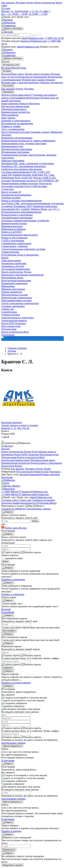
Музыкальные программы (15, 152)
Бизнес (5, 257)
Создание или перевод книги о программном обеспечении (29, 96)
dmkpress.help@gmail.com (35, 494)
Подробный (7, 612)
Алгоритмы (57, 203)
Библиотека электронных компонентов (22, 274)
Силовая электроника (13, 306)
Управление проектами (13, 263)
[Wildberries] (8, 480)
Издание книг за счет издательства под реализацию (30, 75)
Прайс (47, 468)
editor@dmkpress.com (28, 46)
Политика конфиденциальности (18, 503)
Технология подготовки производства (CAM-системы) (26, 185)
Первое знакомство (11, 292)
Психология (7, 466)
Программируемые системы (16, 300)
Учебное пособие (10, 314)
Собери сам (7, 309)
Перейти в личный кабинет (16, 682)
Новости (24, 103)
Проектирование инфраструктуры (19, 183)
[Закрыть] (7, 512)
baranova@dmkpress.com (34, 41)
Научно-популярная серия (15, 106)
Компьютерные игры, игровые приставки (23, 143)
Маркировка (8, 286)
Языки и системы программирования (21, 200)
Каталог (5, 448)
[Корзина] (7, 19)
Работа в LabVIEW (11, 232)
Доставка (20, 2)
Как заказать (8, 2)
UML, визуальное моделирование (32, 203)
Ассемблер (7, 206)
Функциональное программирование (21, 212)
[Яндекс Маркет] (10, 486)
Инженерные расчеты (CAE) (27, 180)
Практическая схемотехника (16, 297)
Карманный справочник (14, 283)
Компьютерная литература (15, 112)
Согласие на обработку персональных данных (26, 508)
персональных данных (13, 742)
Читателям (8, 86)
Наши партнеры (10, 103)
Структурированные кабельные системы (23, 249)
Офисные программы (12, 160)
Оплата (30, 2)
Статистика (7, 189)
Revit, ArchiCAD (23, 177)
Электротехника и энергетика (17, 317)
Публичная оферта (46, 503)
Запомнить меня (14, 558)
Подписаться (9, 849)
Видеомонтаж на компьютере (17, 123)
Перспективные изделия (14, 294)
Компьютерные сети (12, 146)
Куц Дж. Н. (24, 428)
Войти (35, 521)
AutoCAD (6, 175)
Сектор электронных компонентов (20, 303)
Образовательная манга (14, 109)
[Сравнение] (8, 25)
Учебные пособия (10, 197)
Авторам (7, 71)
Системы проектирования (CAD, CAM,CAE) (25, 172)
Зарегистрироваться (12, 746)
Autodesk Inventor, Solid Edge (27, 175)
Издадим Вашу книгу (12, 74)
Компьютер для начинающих (16, 137)
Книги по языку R (11, 192)
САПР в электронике (12, 240)
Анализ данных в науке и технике (19, 425)
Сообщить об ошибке (43, 500)
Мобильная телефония (13, 229)
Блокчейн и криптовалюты (15, 120)
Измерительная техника (14, 223)
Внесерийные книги (12, 277)
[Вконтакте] (8, 488)
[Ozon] (5, 483)
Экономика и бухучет (12, 266)
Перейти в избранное (12, 594)
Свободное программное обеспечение (21, 169)
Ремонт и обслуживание (14, 237)
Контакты (34, 103)
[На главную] (7, 31)
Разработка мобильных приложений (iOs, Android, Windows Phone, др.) (29, 207)
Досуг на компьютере (12, 129)
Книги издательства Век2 (15, 332)
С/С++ (56, 209)
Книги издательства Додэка (16, 272)
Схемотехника (9, 312)
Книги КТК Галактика (13, 323)
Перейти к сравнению (13, 579)
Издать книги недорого (37, 74)
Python (9, 203)
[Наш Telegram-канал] (32, 338)
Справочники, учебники (14, 246)
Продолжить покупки (12, 865)
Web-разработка (9, 115)
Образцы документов (51, 82)
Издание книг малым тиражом (38, 79)
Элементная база (10, 252)
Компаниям (8, 92)
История (5, 67)
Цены (23, 67)
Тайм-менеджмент (11, 260)
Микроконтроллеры (12, 226)
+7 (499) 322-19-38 (54, 38)
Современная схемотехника (16, 243)
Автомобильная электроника (16, 217)
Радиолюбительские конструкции (19, 234)
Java (3, 203)
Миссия (15, 67)
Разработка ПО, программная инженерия (23, 166)
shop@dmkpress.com (32, 38)
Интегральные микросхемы (16, 280)
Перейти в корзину (11, 831)
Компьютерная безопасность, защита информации (28, 140)
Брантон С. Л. (8, 428)
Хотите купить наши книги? (16, 95)
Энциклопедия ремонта (14, 320)
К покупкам (7, 760)
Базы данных (8, 117)
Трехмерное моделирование (16, 194)
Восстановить (9, 630)
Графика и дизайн (11, 126)
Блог (46, 471)
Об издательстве (11, 65)
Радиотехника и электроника (17, 214)
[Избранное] (8, 22)
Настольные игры (11, 326)
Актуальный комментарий (15, 269)
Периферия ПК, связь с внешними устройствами (27, 163)
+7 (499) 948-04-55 (11, 491)
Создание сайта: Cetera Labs (16, 500)
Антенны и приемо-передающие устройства (25, 220)
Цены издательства (44, 2)
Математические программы (16, 149)
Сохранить (8, 667)
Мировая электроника (13, 289)
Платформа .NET (23, 206)
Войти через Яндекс (15, 528)
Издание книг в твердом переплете (20, 82)
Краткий (6, 609)
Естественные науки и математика (19, 254)
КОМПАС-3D (51, 180)
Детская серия (8, 329)
